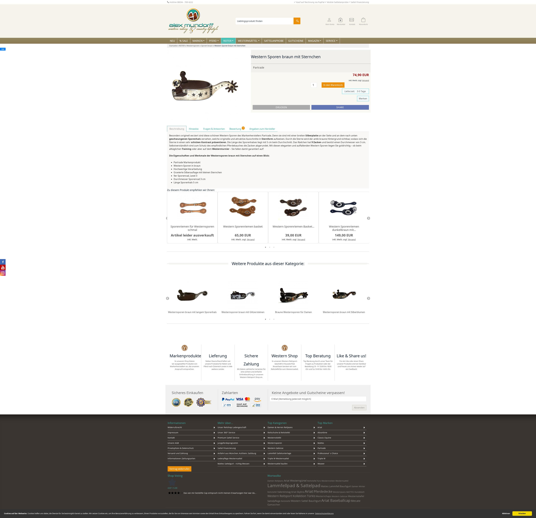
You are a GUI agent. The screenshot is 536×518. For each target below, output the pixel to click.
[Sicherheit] (192, 402)
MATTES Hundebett (355, 492)
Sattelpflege (273, 501)
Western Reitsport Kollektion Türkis (291, 496)
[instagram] (351, 348)
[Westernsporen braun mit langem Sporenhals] (192, 294)
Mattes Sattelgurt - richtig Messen (233, 463)
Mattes (321, 443)
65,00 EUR (243, 235)
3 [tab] (273, 247)
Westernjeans (339, 492)
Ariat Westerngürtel (295, 480)
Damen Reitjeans (275, 480)
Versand (365, 80)
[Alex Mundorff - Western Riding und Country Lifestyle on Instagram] (3, 273)
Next (368, 218)
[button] (329, 21)
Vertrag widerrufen (179, 468)
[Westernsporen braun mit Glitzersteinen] (243, 294)
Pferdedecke (323, 491)
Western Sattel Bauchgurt (306, 501)
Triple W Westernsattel (278, 458)
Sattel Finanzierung (227, 448)
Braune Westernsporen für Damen (293, 312)
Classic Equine (324, 437)
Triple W (321, 458)
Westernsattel (341, 480)
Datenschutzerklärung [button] (324, 513)
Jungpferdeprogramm (228, 443)
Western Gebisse (275, 448)
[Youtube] (361, 348)
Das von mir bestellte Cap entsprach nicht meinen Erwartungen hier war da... (220, 493)
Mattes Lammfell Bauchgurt (336, 486)
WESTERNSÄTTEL (247, 40)
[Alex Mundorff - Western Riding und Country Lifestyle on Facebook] (3, 262)
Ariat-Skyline (297, 491)
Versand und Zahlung (178, 453)
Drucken (281, 107)
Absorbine (322, 432)
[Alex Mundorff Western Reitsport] (184, 348)
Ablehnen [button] (506, 513)
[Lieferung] (218, 348)
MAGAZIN (313, 40)
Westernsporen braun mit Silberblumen (344, 312)
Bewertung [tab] (236, 128)
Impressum (173, 432)
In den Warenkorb (333, 85)
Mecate (355, 501)
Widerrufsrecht (175, 427)
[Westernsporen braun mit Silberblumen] (344, 294)
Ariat (320, 427)
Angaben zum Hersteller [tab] (262, 128)
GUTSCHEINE (295, 40)
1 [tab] (265, 247)
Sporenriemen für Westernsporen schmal (192, 228)
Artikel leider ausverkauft (192, 235)
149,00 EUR (344, 235)
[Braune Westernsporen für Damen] (293, 294)
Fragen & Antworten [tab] (214, 128)
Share (340, 107)
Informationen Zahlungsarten (181, 458)
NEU (172, 40)
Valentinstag (284, 491)
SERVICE (330, 40)
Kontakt (171, 437)
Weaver (321, 463)
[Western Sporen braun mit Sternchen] (204, 86)
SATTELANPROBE (274, 40)
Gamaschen (273, 504)
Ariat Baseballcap (335, 500)
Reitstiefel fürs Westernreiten (321, 480)
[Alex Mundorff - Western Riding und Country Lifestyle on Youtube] (3, 267)
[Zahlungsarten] (242, 402)
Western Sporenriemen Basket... (293, 226)
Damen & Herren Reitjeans (280, 427)
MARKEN (197, 40)
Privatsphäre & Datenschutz (181, 448)
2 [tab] (269, 247)
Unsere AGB (173, 443)
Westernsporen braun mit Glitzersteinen (243, 312)
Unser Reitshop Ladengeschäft (232, 427)
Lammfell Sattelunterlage (279, 453)
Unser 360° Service (226, 432)
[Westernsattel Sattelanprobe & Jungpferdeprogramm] (285, 348)
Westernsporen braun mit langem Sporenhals (192, 312)
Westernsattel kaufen (278, 463)
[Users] (318, 348)
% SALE (184, 40)
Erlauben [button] (522, 513)
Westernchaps (323, 496)
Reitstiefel (285, 501)
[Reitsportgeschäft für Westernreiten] (251, 348)
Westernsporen (275, 443)
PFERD (213, 40)
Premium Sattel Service (228, 437)
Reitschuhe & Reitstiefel (279, 432)
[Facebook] (341, 348)
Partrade (258, 67)
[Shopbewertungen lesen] (172, 482)
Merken (363, 98)
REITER (227, 40)
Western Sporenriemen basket (243, 226)
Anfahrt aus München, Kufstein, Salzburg (237, 453)
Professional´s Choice (328, 453)
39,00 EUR (293, 235)
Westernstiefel (274, 437)
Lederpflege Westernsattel (230, 458)
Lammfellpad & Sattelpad (293, 485)
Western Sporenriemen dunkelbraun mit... (344, 228)
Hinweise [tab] (193, 128)
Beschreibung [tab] (176, 128)
